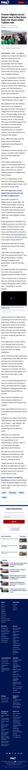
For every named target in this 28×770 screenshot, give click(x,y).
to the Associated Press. (17, 234)
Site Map (15, 733)
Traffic (14, 606)
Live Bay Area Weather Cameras (5, 630)
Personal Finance (5, 698)
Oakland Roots (16, 644)
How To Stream (17, 713)
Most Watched (6, 536)
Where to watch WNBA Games (5, 741)
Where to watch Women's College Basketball (5, 738)
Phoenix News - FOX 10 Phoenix (17, 703)
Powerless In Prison (4, 666)
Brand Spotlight (16, 692)
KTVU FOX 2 (10, 25)
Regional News (16, 697)
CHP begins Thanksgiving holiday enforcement (9, 546)
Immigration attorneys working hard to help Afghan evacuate (12, 307)
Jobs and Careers (17, 717)
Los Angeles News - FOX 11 (17, 700)
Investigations (6, 658)
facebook (12, 753)
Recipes (15, 609)
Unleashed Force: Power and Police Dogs (5, 670)
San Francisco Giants (16, 638)
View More (23, 536)
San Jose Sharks (17, 649)
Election (3, 622)
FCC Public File (16, 735)
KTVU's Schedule (17, 723)
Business (3, 613)
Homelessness (4, 662)
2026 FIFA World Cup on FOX (17, 628)
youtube (10, 753)
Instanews (12, 493)
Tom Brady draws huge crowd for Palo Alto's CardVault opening (18, 564)
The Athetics (16, 647)
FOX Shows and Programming (16, 721)
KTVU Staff (15, 715)
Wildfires (3, 611)
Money (3, 696)
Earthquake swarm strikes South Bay (9, 538)
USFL (14, 654)
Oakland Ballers (16, 645)
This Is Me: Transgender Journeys (16, 679)
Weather (4, 626)
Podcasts (3, 617)
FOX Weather (4, 642)
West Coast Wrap (5, 618)
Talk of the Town (17, 676)
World (4, 497)
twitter (21, 753)
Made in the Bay (17, 669)
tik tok (18, 753)
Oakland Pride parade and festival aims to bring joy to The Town (18, 584)
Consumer (3, 615)
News (15, 25)
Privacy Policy (15, 528)
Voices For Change (17, 687)
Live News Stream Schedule (17, 726)
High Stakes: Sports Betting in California (17, 666)
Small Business (4, 701)
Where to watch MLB (5, 722)
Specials (15, 658)
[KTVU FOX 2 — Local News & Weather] (5, 2)
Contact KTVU (16, 719)
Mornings (16, 602)
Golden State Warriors (16, 635)
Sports (15, 626)
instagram (15, 753)
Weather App (4, 640)
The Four (15, 663)
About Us (16, 711)
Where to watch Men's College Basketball (5, 734)
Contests (15, 608)
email (7, 753)
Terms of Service (15, 530)
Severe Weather (5, 638)
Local (2, 604)
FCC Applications (17, 737)
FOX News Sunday (5, 620)
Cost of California (5, 663)
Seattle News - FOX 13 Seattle (16, 706)
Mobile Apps (16, 728)
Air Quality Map (5, 633)
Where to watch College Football (5, 719)
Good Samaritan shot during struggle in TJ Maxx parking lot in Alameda (18, 577)
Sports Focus (16, 674)
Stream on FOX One (4, 712)
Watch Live (21, 2)
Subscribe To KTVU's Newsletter (17, 731)
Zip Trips (15, 604)
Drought (3, 609)
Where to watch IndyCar (5, 729)
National (3, 606)
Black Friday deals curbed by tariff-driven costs (9, 552)
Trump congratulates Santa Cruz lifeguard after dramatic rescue (18, 590)
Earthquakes (4, 636)
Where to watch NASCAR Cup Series (5, 726)
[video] (23, 540)
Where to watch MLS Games (5, 745)
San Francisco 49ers (16, 632)
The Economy (4, 700)
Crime (2, 608)
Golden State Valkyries (16, 641)
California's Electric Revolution (17, 660)
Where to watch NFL (5, 716)
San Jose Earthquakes (16, 651)
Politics (21, 493)
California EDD (4, 660)
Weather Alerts (4, 628)
